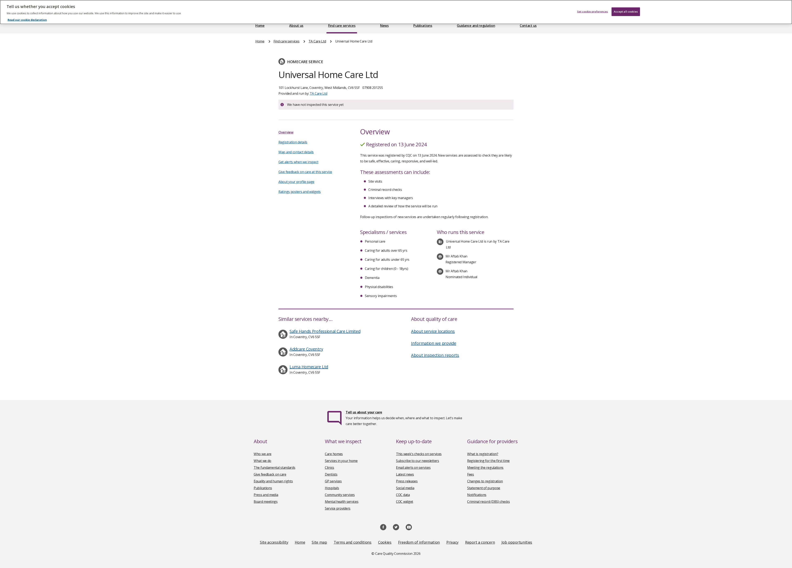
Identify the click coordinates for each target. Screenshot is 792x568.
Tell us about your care (364, 412)
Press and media (266, 494)
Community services (340, 494)
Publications (422, 25)
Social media (405, 488)
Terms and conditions (352, 542)
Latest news (405, 474)
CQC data (403, 494)
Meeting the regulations (485, 467)
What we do (262, 460)
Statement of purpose (483, 488)
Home (260, 25)
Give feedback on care (270, 474)
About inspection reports (435, 355)
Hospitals (332, 488)
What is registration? (482, 454)
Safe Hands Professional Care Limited (325, 331)
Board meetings (266, 501)
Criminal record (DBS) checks (488, 501)
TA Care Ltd (317, 41)
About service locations (433, 331)
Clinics (329, 467)
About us (296, 25)
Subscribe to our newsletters (417, 460)
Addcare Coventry (306, 349)
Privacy (452, 542)
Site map (319, 542)
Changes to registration (485, 481)
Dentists (331, 474)
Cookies (384, 542)
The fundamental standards (274, 467)
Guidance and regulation (476, 25)
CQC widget (404, 501)
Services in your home (341, 460)
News (384, 25)
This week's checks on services (419, 454)
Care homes (334, 454)
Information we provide (433, 343)
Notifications (476, 494)
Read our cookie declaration (27, 20)
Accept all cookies (626, 11)
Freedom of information (419, 542)
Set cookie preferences (592, 11)
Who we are (262, 454)
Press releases (407, 481)
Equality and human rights (273, 481)
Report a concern (480, 542)
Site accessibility (274, 542)
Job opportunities (516, 542)
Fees (470, 474)
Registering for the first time (488, 460)
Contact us (528, 25)
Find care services (342, 25)
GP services (333, 481)
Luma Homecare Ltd (309, 367)
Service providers (337, 508)
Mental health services (341, 501)
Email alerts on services (413, 467)
